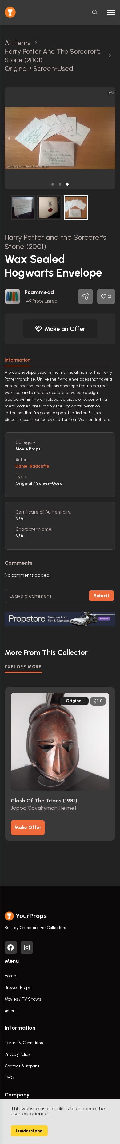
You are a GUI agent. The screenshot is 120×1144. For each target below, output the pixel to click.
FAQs (9, 1077)
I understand (29, 1131)
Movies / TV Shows (23, 999)
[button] (52, 184)
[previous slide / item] (9, 138)
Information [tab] (17, 360)
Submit (101, 596)
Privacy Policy (17, 1054)
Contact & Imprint (22, 1066)
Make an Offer (65, 328)
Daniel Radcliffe (32, 466)
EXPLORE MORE (23, 666)
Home (10, 975)
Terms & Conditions (24, 1042)
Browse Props (17, 987)
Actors (11, 1010)
